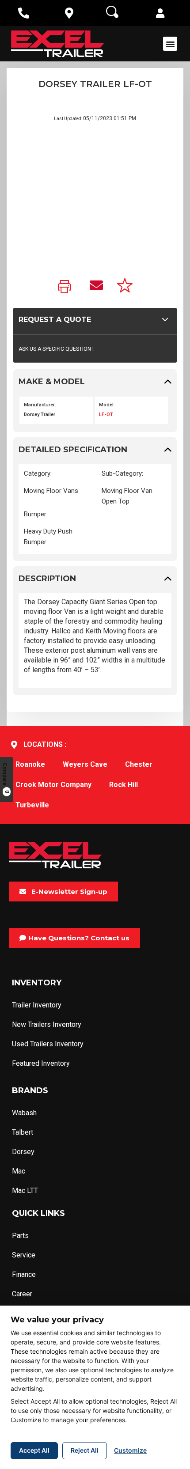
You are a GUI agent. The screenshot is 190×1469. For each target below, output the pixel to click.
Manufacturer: (40, 405)
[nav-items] (23, 13)
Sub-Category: (122, 473)
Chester (138, 764)
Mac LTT (25, 1190)
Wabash (24, 1113)
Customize (130, 1450)
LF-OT (106, 414)
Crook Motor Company (53, 784)
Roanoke (30, 764)
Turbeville (32, 805)
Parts (20, 1235)
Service (23, 1255)
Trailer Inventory (36, 1005)
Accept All (34, 1450)
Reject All (85, 1450)
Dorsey (23, 1151)
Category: (38, 473)
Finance (24, 1274)
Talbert (22, 1132)
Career (22, 1294)
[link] (66, 287)
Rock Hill (123, 784)
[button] (160, 14)
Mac (18, 1171)
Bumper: (36, 514)
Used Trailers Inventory (48, 1044)
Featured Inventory (41, 1063)
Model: (107, 405)
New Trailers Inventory (46, 1024)
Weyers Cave (85, 764)
